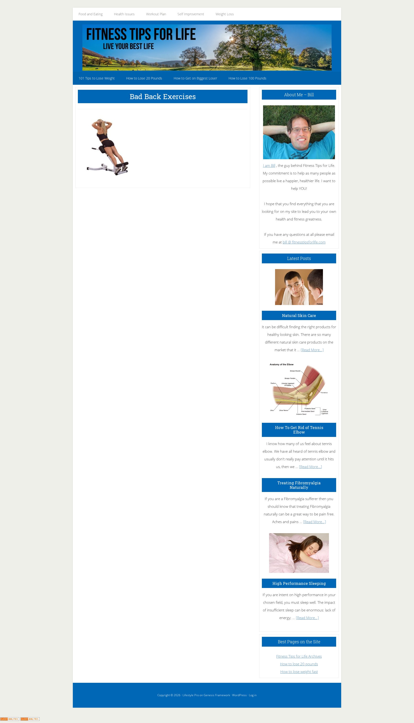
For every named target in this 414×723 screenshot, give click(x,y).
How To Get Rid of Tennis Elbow (299, 430)
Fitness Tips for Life (207, 47)
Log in (253, 695)
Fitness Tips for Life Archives (299, 656)
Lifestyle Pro (191, 695)
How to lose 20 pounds (299, 663)
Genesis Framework (217, 695)
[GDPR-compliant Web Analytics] (9, 719)
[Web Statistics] (30, 719)
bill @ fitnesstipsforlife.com (304, 242)
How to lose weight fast (299, 671)
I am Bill (269, 165)
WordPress (239, 695)
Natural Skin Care (299, 315)
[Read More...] (312, 349)
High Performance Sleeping (299, 583)
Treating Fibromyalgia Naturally (299, 485)
